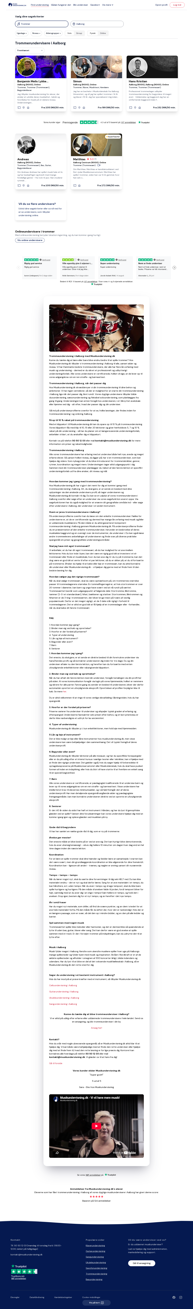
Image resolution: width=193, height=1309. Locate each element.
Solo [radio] (70, 33)
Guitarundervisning (95, 1251)
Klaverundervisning (95, 1245)
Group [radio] (79, 33)
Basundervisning (94, 1279)
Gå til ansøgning (142, 1263)
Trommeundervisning (96, 1273)
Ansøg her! (96, 1027)
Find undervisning (40, 4)
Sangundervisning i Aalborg (63, 1004)
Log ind (177, 4)
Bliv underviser (80, 4)
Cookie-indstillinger (91, 1297)
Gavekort (95, 4)
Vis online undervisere (29, 240)
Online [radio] (103, 33)
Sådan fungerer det (61, 4)
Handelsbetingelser (63, 1297)
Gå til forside (55, 1063)
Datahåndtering (37, 1297)
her (64, 691)
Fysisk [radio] (93, 33)
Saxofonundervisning (96, 1268)
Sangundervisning (95, 1256)
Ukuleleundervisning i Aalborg (64, 997)
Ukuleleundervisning (96, 1262)
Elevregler (15, 1297)
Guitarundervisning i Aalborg (63, 991)
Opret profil (161, 4)
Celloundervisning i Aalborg (63, 985)
